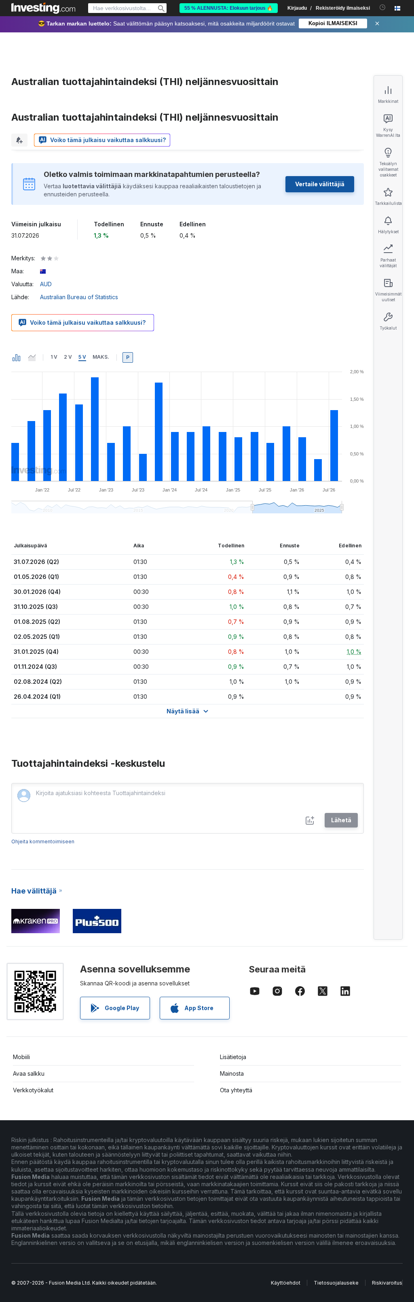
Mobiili (21, 1056)
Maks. (101, 357)
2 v (68, 357)
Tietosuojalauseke (336, 1283)
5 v (82, 357)
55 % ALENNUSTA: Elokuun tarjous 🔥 (228, 8)
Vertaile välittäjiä (319, 184)
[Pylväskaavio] (16, 357)
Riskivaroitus (387, 1283)
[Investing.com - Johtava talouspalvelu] (43, 8)
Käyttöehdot (285, 1283)
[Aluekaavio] (32, 357)
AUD (46, 284)
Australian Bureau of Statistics (79, 297)
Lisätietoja (233, 1056)
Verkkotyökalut (33, 1090)
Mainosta (232, 1073)
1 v (54, 357)
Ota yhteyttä (236, 1090)
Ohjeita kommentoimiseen (42, 841)
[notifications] (382, 7)
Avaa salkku (28, 1073)
